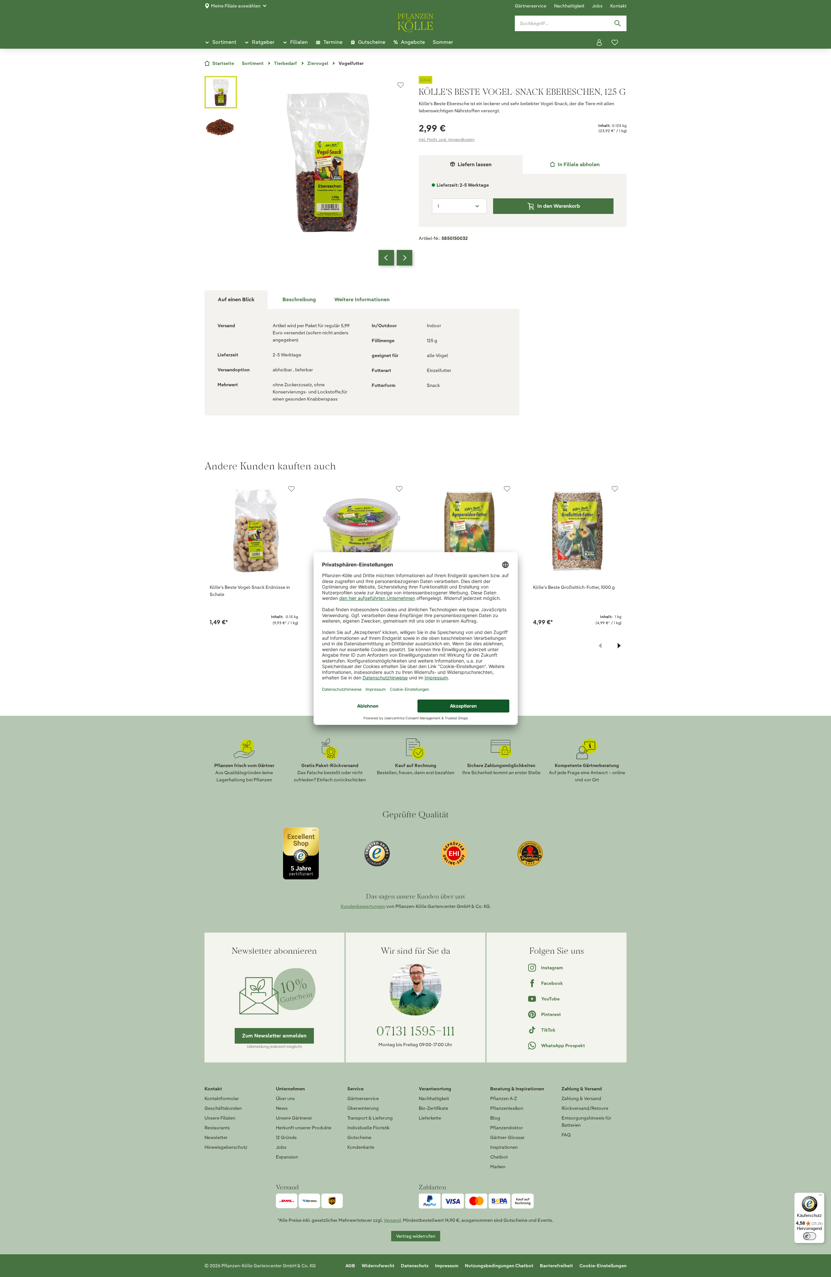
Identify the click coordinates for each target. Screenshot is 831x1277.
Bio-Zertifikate (433, 1108)
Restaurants (217, 1128)
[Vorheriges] (386, 258)
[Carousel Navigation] (395, 258)
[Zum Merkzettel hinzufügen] (400, 85)
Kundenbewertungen (363, 906)
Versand (392, 1220)
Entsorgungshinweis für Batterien (586, 1121)
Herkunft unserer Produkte (303, 1128)
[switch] (809, 1236)
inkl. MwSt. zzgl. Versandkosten (447, 139)
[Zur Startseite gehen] (415, 21)
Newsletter (216, 1137)
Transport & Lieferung (370, 1118)
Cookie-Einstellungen (602, 1266)
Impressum (446, 1266)
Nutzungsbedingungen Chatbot (499, 1266)
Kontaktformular (222, 1098)
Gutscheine (359, 1137)
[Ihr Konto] (599, 42)
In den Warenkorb (558, 206)
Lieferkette (430, 1118)
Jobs (597, 6)
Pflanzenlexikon (506, 1108)
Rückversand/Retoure (585, 1108)
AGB (350, 1266)
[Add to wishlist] (291, 489)
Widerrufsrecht (378, 1266)
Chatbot (499, 1157)
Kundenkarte (360, 1147)
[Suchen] (617, 23)
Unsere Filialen (220, 1118)
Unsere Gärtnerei (294, 1118)
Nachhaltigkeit (569, 6)
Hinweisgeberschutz (226, 1147)
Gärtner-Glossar (507, 1137)
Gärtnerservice (530, 6)
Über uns (285, 1098)
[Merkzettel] (615, 42)
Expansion (287, 1157)
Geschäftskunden (223, 1108)
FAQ (566, 1135)
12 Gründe (286, 1137)
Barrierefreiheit (556, 1266)
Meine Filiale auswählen (236, 6)
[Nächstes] (404, 258)
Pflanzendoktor (506, 1128)
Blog (495, 1118)
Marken (497, 1167)
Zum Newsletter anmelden (274, 1035)
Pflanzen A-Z (503, 1098)
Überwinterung (363, 1108)
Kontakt (618, 6)
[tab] (574, 164)
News (282, 1108)
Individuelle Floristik (368, 1128)
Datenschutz (414, 1266)
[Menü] (821, 1196)
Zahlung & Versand (581, 1098)
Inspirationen (504, 1147)
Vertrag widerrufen (415, 1236)
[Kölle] (522, 80)
